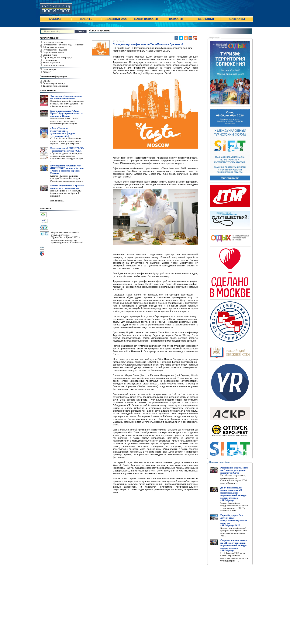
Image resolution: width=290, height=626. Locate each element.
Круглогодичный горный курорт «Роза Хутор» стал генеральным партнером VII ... (233, 532)
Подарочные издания (53, 65)
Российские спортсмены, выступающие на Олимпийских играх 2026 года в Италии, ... (233, 479)
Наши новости (48, 90)
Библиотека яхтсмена (53, 47)
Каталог (47, 71)
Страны (46, 80)
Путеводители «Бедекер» (55, 49)
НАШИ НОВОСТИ (146, 18)
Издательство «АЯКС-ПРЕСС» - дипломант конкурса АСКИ (67, 149)
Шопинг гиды (50, 54)
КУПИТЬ (86, 18)
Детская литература (53, 42)
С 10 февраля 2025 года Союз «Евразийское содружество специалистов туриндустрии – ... (234, 557)
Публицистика (50, 60)
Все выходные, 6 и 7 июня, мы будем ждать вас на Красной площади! (65, 193)
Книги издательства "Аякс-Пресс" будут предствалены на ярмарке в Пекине (66, 113)
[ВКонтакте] (176, 38)
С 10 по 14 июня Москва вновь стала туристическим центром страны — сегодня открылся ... (66, 141)
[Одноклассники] (186, 38)
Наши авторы (49, 69)
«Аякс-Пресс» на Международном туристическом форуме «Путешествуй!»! (62, 132)
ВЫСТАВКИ (206, 18)
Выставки (45, 208)
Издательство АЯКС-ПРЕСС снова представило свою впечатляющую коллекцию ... (64, 121)
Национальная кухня (53, 52)
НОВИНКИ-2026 (116, 18)
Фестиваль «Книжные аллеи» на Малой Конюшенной (66, 97)
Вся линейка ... (57, 200)
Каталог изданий (49, 38)
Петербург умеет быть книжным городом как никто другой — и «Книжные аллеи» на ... (67, 103)
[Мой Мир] (190, 38)
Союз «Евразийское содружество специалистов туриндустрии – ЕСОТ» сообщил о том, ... (234, 507)
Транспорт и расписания (55, 85)
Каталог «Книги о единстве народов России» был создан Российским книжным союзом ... (66, 178)
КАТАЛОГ (55, 18)
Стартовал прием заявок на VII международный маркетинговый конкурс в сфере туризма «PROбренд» (233, 545)
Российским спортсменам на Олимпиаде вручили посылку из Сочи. (234, 470)
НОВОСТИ (176, 18)
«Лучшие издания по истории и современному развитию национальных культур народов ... (66, 157)
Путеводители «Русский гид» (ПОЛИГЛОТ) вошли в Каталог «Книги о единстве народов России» (67, 169)
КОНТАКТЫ (237, 18)
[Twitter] (181, 38)
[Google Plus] (195, 38)
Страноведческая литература (57, 57)
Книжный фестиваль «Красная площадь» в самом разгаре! (67, 186)
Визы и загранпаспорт (54, 83)
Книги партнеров (51, 62)
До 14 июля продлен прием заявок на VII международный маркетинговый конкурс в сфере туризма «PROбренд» (233, 494)
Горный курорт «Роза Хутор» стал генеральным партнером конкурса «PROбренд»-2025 (233, 520)
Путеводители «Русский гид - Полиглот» (63, 44)
